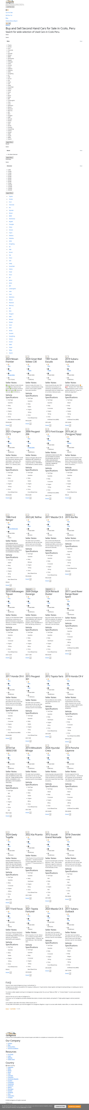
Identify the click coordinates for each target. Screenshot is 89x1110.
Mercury (11, 305)
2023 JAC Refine (34, 517)
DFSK (10, 241)
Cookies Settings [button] (60, 1106)
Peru (9, 1094)
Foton (10, 258)
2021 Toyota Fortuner (32, 910)
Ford (10, 202)
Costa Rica (10, 1077)
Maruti (11, 300)
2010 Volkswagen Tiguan (15, 593)
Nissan (11, 213)
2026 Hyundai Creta (52, 749)
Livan (10, 294)
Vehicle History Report (11, 21)
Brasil (9, 1072)
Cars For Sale (9, 12)
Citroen (11, 230)
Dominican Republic (13, 1079)
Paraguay (10, 1092)
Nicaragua (10, 1089)
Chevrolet (11, 205)
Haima (10, 269)
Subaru (11, 339)
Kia (10, 207)
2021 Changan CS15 (13, 433)
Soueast (11, 333)
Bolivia (9, 1070)
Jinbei (10, 283)
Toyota (11, 196)
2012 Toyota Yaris (54, 676)
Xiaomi (11, 353)
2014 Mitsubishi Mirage (34, 749)
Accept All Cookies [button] (74, 1106)
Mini (10, 311)
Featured (68, 515)
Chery (10, 227)
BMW (10, 216)
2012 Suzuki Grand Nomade (53, 836)
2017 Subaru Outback (71, 910)
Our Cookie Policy (22, 1107)
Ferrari (11, 252)
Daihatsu (11, 238)
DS (9, 246)
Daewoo (11, 235)
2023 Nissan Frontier (12, 360)
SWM (10, 344)
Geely (10, 263)
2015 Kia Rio (71, 517)
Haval (10, 272)
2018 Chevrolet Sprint (73, 836)
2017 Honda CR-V (15, 676)
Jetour (10, 280)
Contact (10, 1043)
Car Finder (10, 1054)
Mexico (10, 1087)
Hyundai (11, 210)
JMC (10, 286)
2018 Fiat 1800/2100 (11, 749)
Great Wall (12, 266)
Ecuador (10, 1080)
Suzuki (11, 342)
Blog (7, 18)
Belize (9, 1069)
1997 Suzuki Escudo (51, 360)
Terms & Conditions (13, 1048)
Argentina (10, 1067)
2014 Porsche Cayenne (72, 749)
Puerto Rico (11, 1096)
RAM (10, 316)
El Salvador (11, 1082)
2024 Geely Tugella (11, 836)
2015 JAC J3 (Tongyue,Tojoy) (73, 433)
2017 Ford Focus (14, 908)
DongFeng (12, 244)
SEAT (10, 328)
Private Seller (11, 375)
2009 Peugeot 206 (33, 433)
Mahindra (11, 297)
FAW (10, 249)
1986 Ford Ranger (11, 518)
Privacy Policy (11, 1046)
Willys (10, 350)
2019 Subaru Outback (71, 360)
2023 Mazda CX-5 (54, 908)
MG (10, 308)
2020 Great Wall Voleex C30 (34, 360)
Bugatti (11, 221)
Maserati (11, 302)
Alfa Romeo (12, 219)
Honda (11, 199)
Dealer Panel (11, 1059)
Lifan (10, 291)
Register (10, 1058)
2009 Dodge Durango (32, 593)
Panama (10, 1090)
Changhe (11, 224)
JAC (10, 277)
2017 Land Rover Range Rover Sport (73, 594)
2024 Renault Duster (52, 593)
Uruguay (10, 1097)
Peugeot (11, 314)
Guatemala (11, 1084)
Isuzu (10, 274)
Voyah (10, 347)
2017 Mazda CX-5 (54, 517)
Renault (11, 319)
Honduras (10, 1085)
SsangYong (12, 336)
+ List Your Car (10, 6)
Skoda (10, 330)
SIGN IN (8, 25)
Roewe (11, 322)
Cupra (10, 233)
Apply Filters (9, 142)
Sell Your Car (9, 15)
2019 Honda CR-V (74, 676)
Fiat (10, 255)
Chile (9, 1074)
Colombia (10, 1075)
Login (9, 1056)
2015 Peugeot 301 (33, 677)
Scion (10, 325)
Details (8, 425)
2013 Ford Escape (54, 431)
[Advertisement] (44, 507)
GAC (10, 260)
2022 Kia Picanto (34, 834)
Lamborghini (12, 288)
